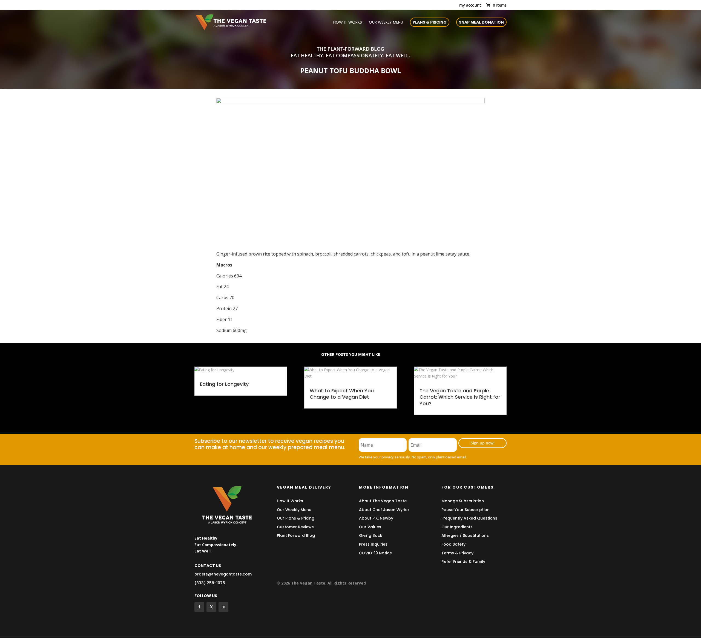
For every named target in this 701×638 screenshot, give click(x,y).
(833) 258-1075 (209, 583)
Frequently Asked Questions (469, 518)
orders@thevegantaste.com (223, 574)
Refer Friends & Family (463, 561)
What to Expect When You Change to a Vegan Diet (342, 393)
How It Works (290, 501)
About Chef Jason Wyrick (384, 509)
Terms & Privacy (457, 553)
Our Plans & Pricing (295, 518)
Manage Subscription (462, 501)
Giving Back (370, 535)
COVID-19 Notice (375, 553)
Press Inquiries (373, 544)
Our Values (370, 527)
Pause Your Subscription (465, 509)
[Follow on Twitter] (211, 607)
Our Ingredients (457, 527)
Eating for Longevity (224, 384)
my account (470, 5)
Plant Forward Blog (296, 535)
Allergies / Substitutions (465, 535)
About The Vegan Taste (383, 501)
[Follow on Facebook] (199, 607)
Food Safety (453, 544)
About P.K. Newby (376, 518)
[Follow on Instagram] (223, 607)
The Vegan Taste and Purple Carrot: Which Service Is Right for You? (460, 397)
